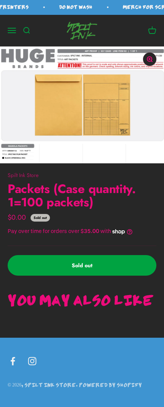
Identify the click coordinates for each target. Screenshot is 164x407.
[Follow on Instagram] (32, 361)
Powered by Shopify (110, 385)
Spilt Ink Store (23, 175)
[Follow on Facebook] (13, 361)
